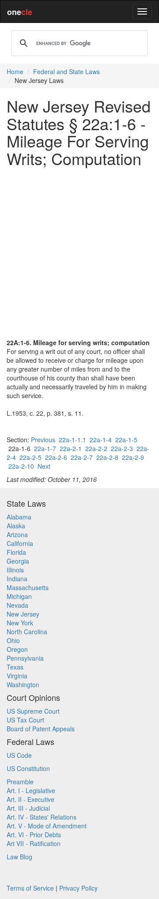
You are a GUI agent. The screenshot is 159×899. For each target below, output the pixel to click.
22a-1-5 (126, 439)
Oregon (17, 649)
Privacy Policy (78, 888)
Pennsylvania (25, 658)
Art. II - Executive (30, 799)
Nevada (17, 605)
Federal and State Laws (66, 71)
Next (44, 466)
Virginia (17, 675)
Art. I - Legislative (31, 790)
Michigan (19, 596)
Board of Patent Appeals (41, 728)
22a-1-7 (45, 448)
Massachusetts (28, 587)
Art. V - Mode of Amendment (47, 825)
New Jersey (23, 613)
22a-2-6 (56, 457)
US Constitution (28, 768)
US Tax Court (25, 719)
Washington (23, 684)
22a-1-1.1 (72, 439)
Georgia (18, 561)
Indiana (17, 578)
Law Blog (19, 856)
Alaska (16, 525)
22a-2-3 (122, 448)
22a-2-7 (82, 457)
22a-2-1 (71, 448)
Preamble (20, 781)
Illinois (15, 569)
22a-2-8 (107, 457)
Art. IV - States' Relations (41, 816)
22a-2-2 (96, 448)
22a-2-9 (133, 457)
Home (15, 71)
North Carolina (27, 631)
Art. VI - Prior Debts (34, 834)
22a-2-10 (21, 466)
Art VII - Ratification (34, 843)
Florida (16, 552)
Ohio (13, 640)
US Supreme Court (33, 711)
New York (20, 622)
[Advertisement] (79, 252)
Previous (43, 439)
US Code (19, 755)
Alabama (19, 516)
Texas (15, 666)
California (20, 543)
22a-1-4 (101, 439)
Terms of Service (30, 888)
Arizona (17, 534)
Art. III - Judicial (28, 808)
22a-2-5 (30, 457)
